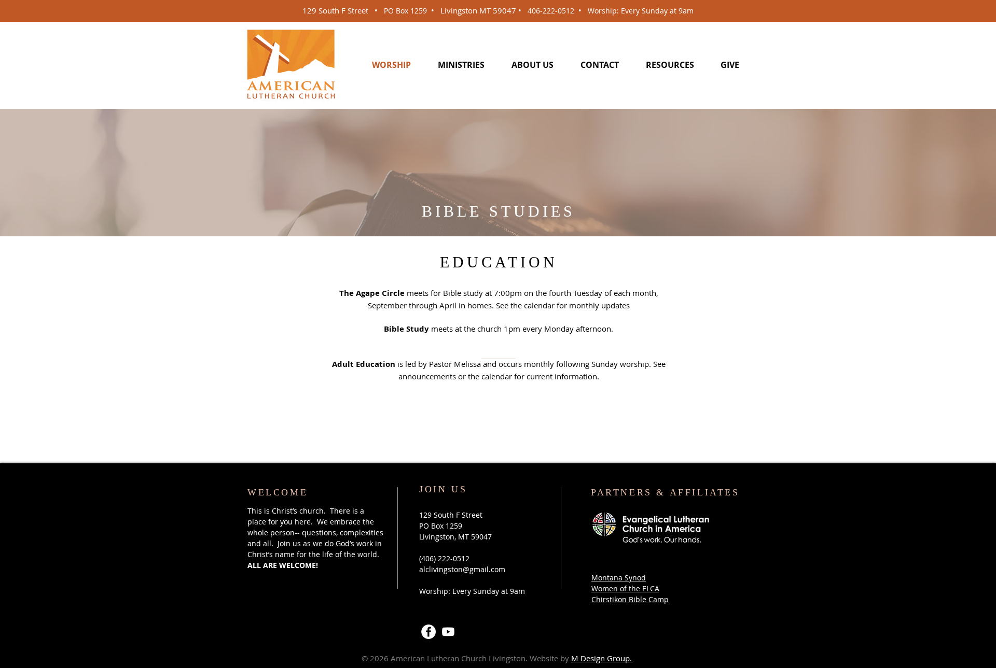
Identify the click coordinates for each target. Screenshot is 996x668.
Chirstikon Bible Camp (630, 599)
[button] (461, 64)
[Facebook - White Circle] (428, 631)
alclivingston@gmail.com (462, 569)
